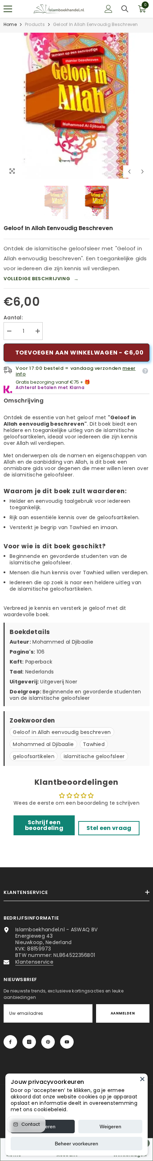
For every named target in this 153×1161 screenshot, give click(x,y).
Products (35, 24)
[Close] (142, 1079)
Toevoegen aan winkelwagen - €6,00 (79, 352)
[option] (76, 106)
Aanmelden (123, 1013)
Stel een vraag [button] (109, 828)
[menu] (8, 9)
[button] (129, 171)
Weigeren (110, 1126)
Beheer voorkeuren (76, 1143)
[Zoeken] (125, 9)
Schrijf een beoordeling (44, 825)
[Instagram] (29, 1042)
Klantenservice (34, 961)
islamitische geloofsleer (94, 756)
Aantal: (13, 317)
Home (10, 24)
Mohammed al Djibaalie (43, 744)
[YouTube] (67, 1042)
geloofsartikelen (33, 756)
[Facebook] (10, 1042)
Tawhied (94, 744)
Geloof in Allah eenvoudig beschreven (62, 732)
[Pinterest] (48, 1042)
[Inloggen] (108, 9)
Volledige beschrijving (41, 278)
